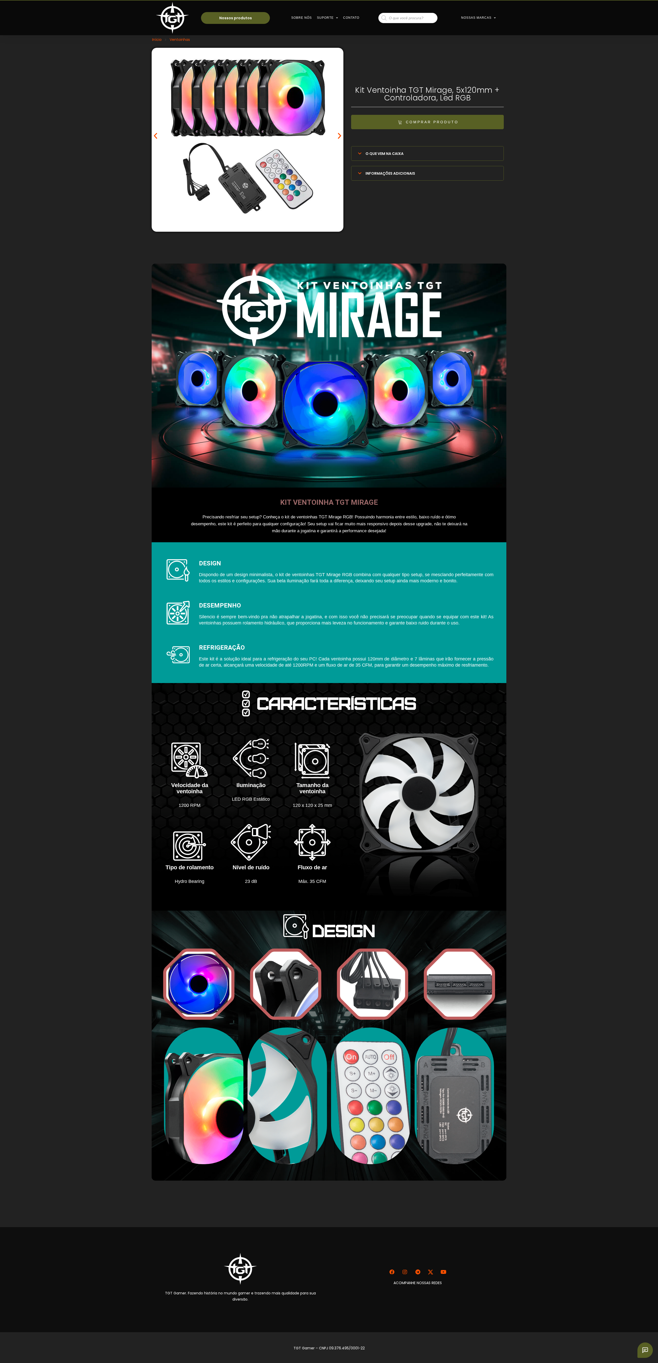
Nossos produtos (235, 18)
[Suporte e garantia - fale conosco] (645, 1350)
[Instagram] (404, 1272)
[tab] (427, 153)
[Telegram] (417, 1272)
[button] (427, 122)
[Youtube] (443, 1272)
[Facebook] (392, 1272)
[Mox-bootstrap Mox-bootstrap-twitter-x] (430, 1272)
